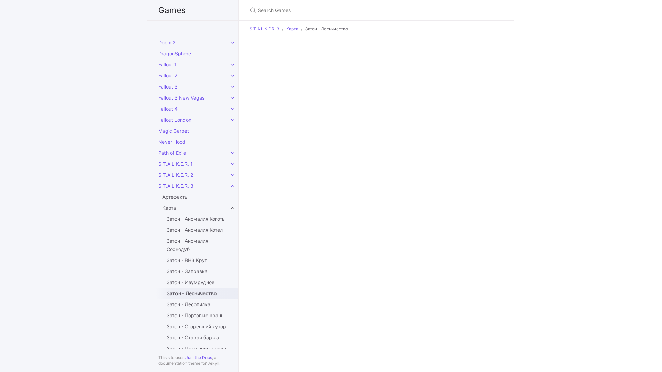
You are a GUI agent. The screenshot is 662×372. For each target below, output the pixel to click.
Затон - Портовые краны (196, 315)
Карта (169, 208)
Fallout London (174, 120)
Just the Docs (198, 357)
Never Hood (171, 142)
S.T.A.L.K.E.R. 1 (175, 164)
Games (172, 10)
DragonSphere (174, 53)
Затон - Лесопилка (188, 304)
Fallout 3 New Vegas (181, 98)
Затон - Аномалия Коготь (196, 219)
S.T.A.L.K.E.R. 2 (175, 175)
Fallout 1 (167, 65)
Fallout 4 (168, 109)
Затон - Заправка (187, 271)
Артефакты (175, 197)
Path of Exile (172, 153)
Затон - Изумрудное (190, 282)
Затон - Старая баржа (193, 337)
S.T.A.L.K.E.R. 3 (175, 186)
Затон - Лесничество (192, 293)
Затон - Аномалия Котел (195, 230)
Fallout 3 (168, 87)
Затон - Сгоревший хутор (196, 326)
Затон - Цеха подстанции (196, 348)
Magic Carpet (173, 131)
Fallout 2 (167, 76)
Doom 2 (166, 42)
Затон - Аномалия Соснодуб (187, 245)
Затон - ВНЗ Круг (187, 260)
